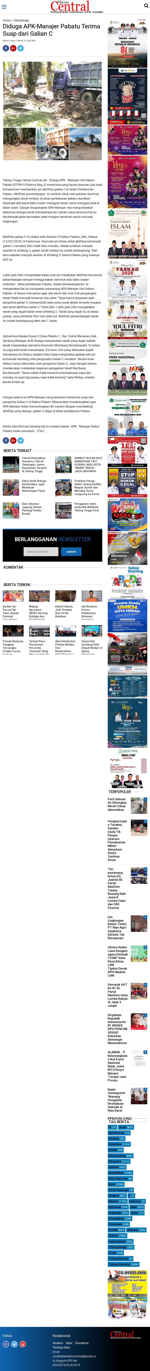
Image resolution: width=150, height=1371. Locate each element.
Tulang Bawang (119, 1264)
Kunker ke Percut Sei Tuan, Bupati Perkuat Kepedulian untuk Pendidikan (11, 616)
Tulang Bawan (118, 1258)
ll (129, 1195)
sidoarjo (133, 1230)
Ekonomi (115, 1161)
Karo (112, 1184)
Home (6, 20)
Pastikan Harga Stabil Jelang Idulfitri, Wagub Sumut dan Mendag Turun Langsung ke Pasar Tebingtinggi (78, 489)
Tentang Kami (61, 1347)
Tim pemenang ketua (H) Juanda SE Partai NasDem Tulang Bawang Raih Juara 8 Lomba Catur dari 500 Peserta (117, 888)
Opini (134, 1213)
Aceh (122, 1127)
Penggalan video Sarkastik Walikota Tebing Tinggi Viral (86, 507)
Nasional (115, 1207)
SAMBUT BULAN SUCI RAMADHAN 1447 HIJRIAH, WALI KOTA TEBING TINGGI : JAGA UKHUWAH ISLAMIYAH (78, 466)
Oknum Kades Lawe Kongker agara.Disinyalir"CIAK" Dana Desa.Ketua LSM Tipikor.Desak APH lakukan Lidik (118, 961)
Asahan (114, 1138)
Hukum (114, 1167)
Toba (112, 1253)
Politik (113, 1230)
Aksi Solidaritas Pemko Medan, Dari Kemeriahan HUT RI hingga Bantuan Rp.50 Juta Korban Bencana (65, 653)
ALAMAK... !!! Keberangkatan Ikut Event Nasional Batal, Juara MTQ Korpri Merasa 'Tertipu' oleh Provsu (117, 1066)
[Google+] (13, 48)
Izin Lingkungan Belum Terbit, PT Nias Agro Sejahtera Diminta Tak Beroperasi (117, 927)
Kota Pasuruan (119, 1190)
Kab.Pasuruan (118, 1178)
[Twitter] (20, 48)
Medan (113, 1201)
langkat (114, 1195)
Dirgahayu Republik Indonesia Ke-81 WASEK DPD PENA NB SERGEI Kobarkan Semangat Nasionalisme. (118, 1029)
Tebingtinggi (21, 20)
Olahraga (115, 1213)
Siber (69, 1343)
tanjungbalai (117, 1241)
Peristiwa (115, 1224)
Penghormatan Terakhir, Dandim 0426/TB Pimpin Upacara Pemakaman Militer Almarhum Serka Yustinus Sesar (117, 840)
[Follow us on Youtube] (23, 1344)
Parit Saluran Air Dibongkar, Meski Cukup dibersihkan (117, 804)
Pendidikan (116, 1218)
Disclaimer (82, 1343)
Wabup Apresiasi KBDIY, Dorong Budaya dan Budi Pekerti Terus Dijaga (38, 615)
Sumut (113, 1235)
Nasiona (135, 1201)
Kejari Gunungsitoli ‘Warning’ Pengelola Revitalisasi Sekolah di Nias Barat (116, 1100)
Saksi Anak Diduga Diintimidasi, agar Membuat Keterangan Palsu (34, 485)
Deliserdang (117, 1156)
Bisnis (113, 1150)
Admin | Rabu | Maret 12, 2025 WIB (19, 41)
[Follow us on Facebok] (6, 1344)
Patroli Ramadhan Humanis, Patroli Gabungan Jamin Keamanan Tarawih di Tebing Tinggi (34, 464)
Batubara (115, 1144)
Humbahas (116, 1173)
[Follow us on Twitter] (14, 1344)
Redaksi (58, 1343)
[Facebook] (6, 48)
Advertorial (116, 1133)
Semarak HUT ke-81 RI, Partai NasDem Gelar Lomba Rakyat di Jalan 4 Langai (118, 995)
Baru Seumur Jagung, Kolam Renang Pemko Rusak (32, 508)
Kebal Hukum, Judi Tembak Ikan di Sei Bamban (64, 611)
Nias (134, 1207)
